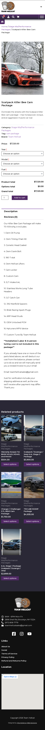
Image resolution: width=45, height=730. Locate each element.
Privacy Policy (7, 657)
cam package (12, 133)
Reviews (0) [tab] (10, 217)
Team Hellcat (14, 137)
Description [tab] (11, 211)
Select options (10, 464)
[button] (39, 46)
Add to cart (19, 198)
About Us (5, 646)
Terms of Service (9, 654)
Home (4, 26)
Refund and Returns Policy (13, 661)
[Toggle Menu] (42, 17)
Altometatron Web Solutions (27, 723)
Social (4, 650)
